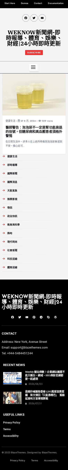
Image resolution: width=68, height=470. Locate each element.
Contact (38, 3)
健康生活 (11, 121)
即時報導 (12, 165)
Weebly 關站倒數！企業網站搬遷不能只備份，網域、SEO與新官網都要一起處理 (45, 375)
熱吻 (9, 233)
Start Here (10, 3)
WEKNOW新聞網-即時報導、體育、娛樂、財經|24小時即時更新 (34, 38)
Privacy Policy (11, 422)
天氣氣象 (12, 190)
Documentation (55, 3)
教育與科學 (13, 225)
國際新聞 (12, 173)
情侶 (9, 208)
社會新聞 (12, 250)
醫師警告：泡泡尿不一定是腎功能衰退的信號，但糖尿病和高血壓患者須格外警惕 (34, 132)
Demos (24, 3)
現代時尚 (12, 242)
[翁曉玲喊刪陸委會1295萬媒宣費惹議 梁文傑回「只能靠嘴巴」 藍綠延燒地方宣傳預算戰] (12, 398)
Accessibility (10, 435)
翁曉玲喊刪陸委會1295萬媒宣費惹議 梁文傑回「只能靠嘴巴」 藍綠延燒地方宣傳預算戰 (45, 395)
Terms (7, 429)
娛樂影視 (12, 199)
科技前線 (12, 259)
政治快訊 (12, 216)
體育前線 (12, 267)
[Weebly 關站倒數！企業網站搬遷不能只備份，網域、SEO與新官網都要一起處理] (12, 378)
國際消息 (12, 182)
